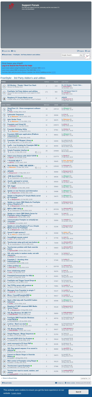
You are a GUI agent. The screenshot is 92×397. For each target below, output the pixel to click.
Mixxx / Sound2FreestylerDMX (18, 295)
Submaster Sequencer (15, 114)
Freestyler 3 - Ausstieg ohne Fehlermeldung (17, 260)
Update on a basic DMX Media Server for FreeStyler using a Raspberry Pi (22, 214)
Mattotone (15, 116)
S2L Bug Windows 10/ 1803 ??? (19, 313)
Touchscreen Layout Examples (18, 366)
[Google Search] (81, 55)
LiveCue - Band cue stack (16, 324)
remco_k (14, 234)
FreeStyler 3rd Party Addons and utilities (22, 91)
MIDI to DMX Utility (14, 209)
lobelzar (65, 129)
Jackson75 (66, 265)
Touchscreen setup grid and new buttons (22, 242)
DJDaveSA (12, 126)
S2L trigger (11, 186)
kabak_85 (12, 292)
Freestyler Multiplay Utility (17, 129)
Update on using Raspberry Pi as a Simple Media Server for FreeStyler (23, 227)
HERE (43, 68)
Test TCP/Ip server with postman (19, 285)
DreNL (11, 303)
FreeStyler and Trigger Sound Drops (20, 280)
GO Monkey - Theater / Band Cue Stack (21, 85)
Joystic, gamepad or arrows (17, 181)
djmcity (11, 162)
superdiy (66, 92)
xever (65, 213)
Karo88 (14, 183)
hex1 (10, 272)
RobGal (14, 188)
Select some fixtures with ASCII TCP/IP (21, 156)
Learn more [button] (16, 393)
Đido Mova (12, 267)
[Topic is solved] (18, 136)
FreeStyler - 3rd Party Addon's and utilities (23, 78)
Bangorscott (67, 99)
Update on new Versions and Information (22, 191)
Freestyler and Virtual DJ (16, 124)
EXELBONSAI (13, 314)
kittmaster (66, 165)
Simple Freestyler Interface (17, 150)
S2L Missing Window (15, 329)
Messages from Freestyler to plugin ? (21, 290)
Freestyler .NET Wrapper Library (19, 140)
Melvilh (65, 181)
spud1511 (66, 348)
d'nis (64, 114)
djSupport (66, 108)
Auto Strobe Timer (14, 119)
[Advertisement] (46, 30)
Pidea (11, 111)
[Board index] (11, 6)
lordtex (65, 259)
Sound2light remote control (17, 237)
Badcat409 (66, 86)
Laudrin (65, 285)
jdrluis (65, 124)
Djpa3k (11, 157)
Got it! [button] (78, 392)
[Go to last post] (71, 108)
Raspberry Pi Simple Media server (20, 98)
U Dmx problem (13, 266)
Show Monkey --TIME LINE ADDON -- (21, 166)
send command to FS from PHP (19, 343)
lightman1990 (13, 250)
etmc (10, 239)
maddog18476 (13, 374)
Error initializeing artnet (16, 271)
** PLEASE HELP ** (14, 161)
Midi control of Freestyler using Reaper (21, 361)
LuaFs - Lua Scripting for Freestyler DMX (22, 145)
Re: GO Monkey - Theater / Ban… (72, 85)
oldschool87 (67, 208)
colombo (12, 223)
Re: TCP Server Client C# (69, 91)
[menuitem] (13, 51)
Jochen (11, 256)
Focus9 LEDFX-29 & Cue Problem (19, 339)
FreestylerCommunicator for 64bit (19, 276)
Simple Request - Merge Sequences (20, 334)
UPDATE (64, 97)
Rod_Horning (67, 160)
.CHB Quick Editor (14, 176)
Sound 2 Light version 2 (16, 232)
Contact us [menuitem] (60, 383)
